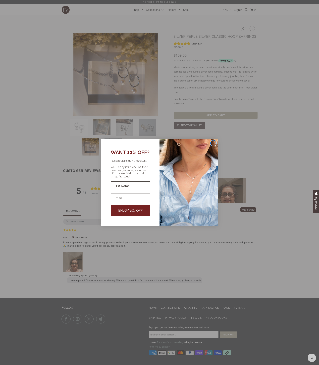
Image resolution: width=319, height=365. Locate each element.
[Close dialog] (213, 143)
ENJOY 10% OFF (130, 210)
